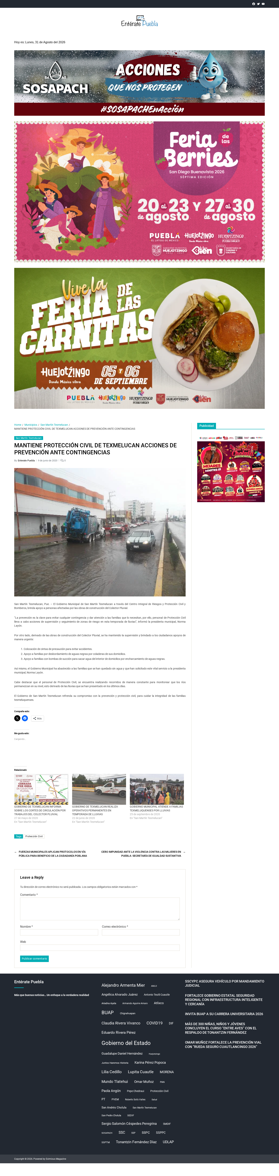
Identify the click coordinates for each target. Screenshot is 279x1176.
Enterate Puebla (26, 460)
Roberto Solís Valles (135, 1099)
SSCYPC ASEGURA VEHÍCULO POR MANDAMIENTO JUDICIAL (224, 983)
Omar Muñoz (144, 1082)
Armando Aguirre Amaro (135, 1003)
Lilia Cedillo (112, 1071)
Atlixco (159, 1003)
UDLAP (168, 1142)
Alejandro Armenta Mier (123, 985)
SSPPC (161, 1132)
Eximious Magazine (56, 1159)
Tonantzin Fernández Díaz (136, 1142)
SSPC (146, 1132)
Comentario (29, 895)
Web (23, 942)
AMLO (154, 986)
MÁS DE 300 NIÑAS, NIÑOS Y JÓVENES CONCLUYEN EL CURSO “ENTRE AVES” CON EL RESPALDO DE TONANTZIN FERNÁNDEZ (221, 1028)
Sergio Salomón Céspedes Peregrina (129, 1124)
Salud (154, 1099)
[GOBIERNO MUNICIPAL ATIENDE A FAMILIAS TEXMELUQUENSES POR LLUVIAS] (157, 789)
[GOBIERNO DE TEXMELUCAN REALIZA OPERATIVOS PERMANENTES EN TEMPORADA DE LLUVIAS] (99, 789)
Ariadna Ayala (109, 1003)
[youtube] (263, 4)
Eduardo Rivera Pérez (119, 1032)
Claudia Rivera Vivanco (121, 1023)
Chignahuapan (127, 1013)
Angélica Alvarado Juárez (120, 994)
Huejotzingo (154, 1054)
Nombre (26, 926)
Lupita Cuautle (141, 1072)
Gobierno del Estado (126, 1043)
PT (103, 1099)
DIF (171, 1023)
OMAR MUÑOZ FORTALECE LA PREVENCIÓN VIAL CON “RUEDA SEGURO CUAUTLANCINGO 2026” (223, 1044)
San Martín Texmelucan (29, 438)
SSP (133, 1133)
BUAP (108, 1012)
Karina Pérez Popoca (150, 1062)
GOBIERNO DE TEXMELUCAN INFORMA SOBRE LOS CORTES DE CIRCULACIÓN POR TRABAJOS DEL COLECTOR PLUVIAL (40, 810)
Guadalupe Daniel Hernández (122, 1053)
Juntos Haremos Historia (115, 1062)
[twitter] (258, 4)
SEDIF (130, 1115)
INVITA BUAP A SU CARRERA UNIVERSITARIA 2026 (224, 1014)
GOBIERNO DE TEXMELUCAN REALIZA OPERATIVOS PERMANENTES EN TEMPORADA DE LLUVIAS (95, 810)
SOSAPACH (107, 1133)
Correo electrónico (115, 926)
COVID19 (155, 1023)
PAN (162, 1082)
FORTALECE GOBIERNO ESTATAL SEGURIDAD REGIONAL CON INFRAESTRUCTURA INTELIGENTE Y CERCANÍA (223, 1000)
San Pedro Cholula (111, 1115)
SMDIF (167, 1123)
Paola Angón (111, 1091)
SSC (122, 1132)
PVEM (115, 1099)
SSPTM (106, 1142)
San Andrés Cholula (114, 1107)
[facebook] (253, 4)
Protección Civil (34, 836)
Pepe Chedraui (135, 1091)
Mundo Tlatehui (115, 1081)
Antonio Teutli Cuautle (157, 994)
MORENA (167, 1072)
